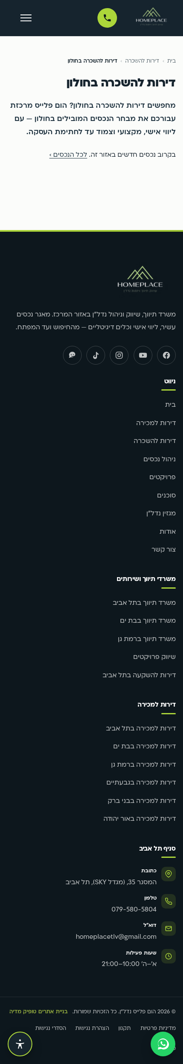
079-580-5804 (134, 910)
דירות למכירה (156, 423)
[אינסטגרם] (119, 355)
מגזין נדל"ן (161, 514)
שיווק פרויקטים (154, 657)
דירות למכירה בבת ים (144, 747)
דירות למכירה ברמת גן (143, 765)
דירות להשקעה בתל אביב (139, 676)
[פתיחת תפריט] (25, 18)
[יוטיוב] (143, 355)
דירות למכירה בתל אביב (141, 729)
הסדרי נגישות (50, 1028)
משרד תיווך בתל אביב (144, 603)
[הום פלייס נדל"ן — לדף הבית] (151, 18)
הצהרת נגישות (92, 1028)
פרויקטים (162, 477)
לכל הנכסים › (68, 155)
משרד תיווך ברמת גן (147, 639)
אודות (168, 532)
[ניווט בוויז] (72, 355)
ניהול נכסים (159, 460)
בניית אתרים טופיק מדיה (38, 1012)
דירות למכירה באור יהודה (139, 819)
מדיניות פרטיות (158, 1028)
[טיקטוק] (95, 355)
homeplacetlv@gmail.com (116, 937)
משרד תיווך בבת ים (148, 621)
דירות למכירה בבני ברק (142, 801)
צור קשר (164, 550)
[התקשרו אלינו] (107, 18)
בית (171, 61)
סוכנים (166, 496)
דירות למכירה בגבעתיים (141, 783)
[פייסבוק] (166, 355)
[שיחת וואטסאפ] (163, 1044)
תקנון (124, 1028)
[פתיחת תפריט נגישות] (20, 1044)
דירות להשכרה (142, 61)
